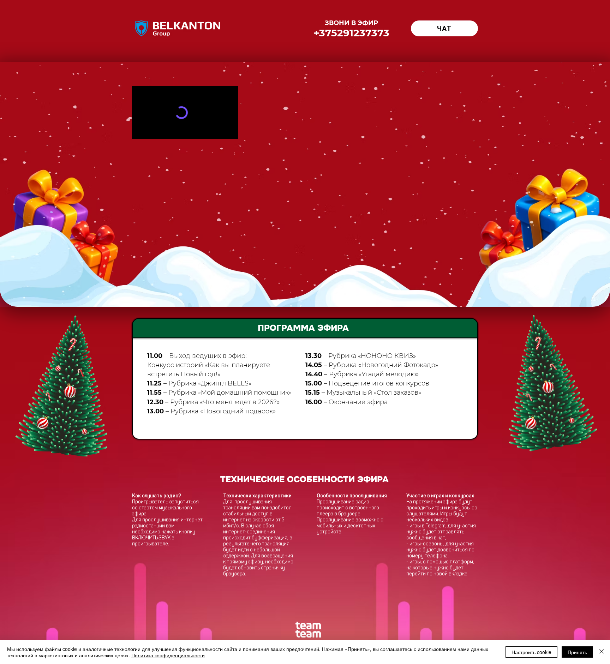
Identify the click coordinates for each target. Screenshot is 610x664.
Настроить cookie (531, 652)
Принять (577, 652)
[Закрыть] (601, 652)
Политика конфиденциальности (168, 655)
